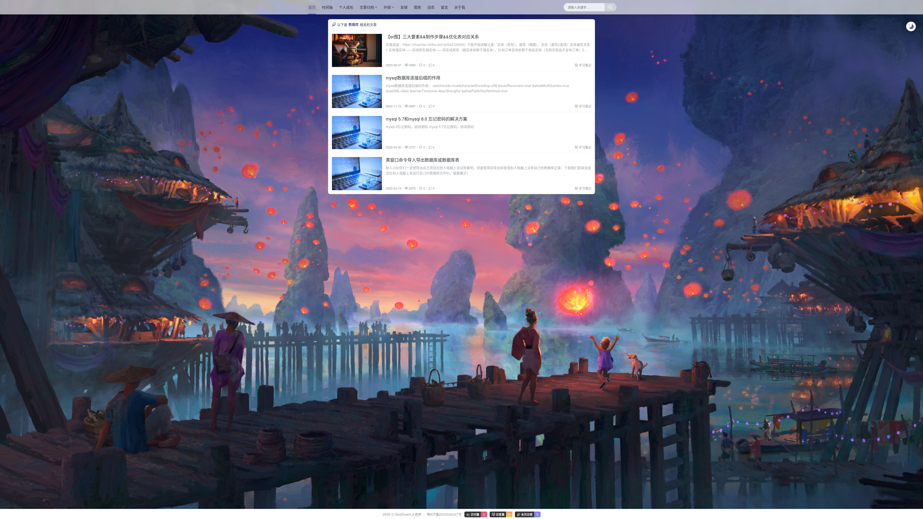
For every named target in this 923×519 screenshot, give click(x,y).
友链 (404, 7)
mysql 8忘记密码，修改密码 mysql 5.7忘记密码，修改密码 (430, 126)
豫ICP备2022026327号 (444, 514)
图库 (417, 7)
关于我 (459, 7)
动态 (431, 7)
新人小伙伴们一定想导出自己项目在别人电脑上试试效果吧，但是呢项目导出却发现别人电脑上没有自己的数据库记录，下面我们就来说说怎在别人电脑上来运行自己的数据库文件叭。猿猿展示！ (488, 170)
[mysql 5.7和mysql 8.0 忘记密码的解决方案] (357, 132)
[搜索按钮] (611, 7)
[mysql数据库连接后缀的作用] (357, 91)
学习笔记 (585, 65)
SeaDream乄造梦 (408, 514)
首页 (312, 7)
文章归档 (367, 7)
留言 (444, 7)
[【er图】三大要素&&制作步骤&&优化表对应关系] (357, 50)
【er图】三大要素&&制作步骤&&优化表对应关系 (432, 36)
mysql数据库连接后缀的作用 (413, 77)
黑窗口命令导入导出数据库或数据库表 (422, 160)
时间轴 (327, 7)
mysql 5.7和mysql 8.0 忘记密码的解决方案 (426, 119)
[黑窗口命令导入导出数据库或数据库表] (357, 173)
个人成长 (346, 7)
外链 (387, 7)
